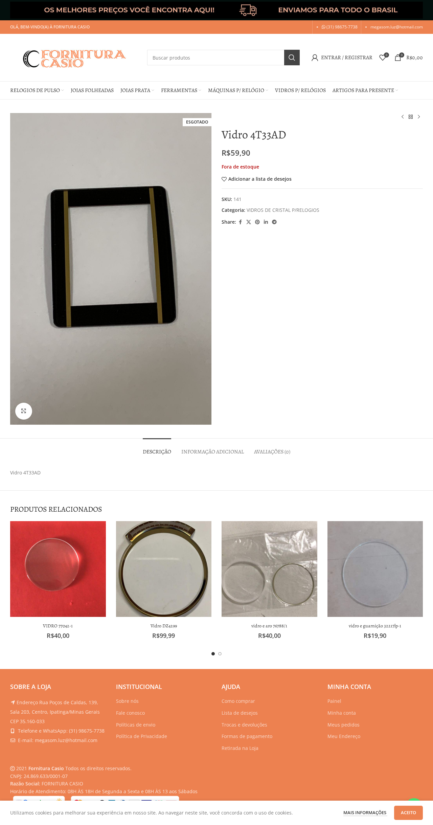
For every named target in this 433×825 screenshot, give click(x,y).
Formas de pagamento (247, 736)
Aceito (408, 812)
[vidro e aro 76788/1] (269, 569)
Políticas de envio (135, 724)
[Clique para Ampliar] (23, 411)
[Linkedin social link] (266, 222)
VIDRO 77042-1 (58, 626)
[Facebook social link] (240, 222)
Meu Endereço (343, 736)
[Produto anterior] (402, 117)
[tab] (157, 448)
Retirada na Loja (240, 748)
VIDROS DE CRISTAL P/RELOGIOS (283, 210)
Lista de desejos (240, 713)
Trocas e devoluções (244, 724)
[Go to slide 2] (220, 653)
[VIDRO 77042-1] (58, 569)
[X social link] (248, 222)
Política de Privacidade (141, 736)
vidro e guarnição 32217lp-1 (375, 626)
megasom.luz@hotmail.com (396, 27)
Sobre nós (127, 701)
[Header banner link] (216, 10)
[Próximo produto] (419, 117)
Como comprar (238, 701)
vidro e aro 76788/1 (269, 626)
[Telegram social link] (274, 222)
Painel (334, 701)
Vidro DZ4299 (164, 626)
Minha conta (341, 713)
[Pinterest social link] (257, 222)
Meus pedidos (343, 724)
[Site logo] (75, 57)
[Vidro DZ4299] (164, 569)
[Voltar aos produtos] (411, 117)
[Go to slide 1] (213, 653)
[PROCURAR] (292, 57)
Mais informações (365, 812)
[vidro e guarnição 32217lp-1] (375, 569)
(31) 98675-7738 (341, 27)
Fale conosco (130, 713)
